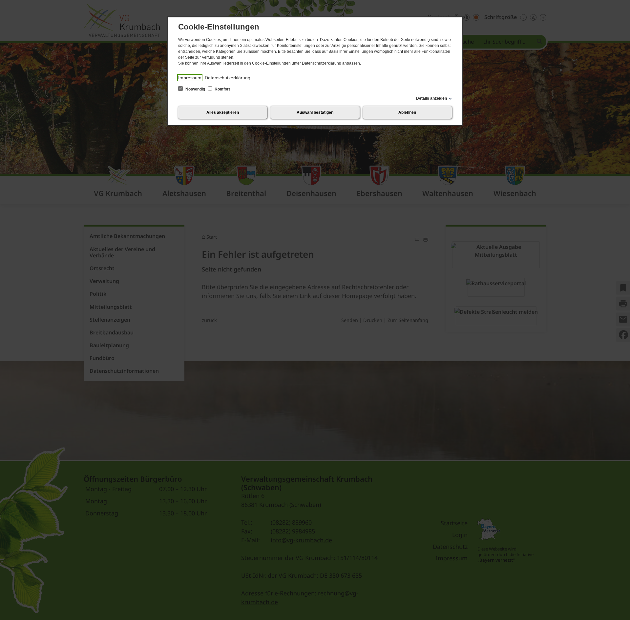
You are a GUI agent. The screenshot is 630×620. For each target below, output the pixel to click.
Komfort (222, 89)
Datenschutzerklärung (227, 77)
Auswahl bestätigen (315, 112)
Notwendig (195, 89)
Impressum (189, 77)
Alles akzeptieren (222, 112)
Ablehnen (407, 112)
